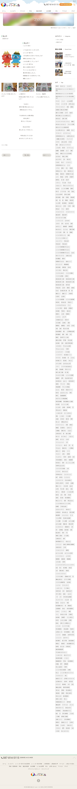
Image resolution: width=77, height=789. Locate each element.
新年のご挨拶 (67, 194)
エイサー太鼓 (58, 232)
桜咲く (57, 395)
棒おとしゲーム (59, 500)
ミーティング (58, 544)
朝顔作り (57, 722)
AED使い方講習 (64, 716)
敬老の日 (62, 174)
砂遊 (67, 424)
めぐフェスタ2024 (68, 553)
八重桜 (70, 620)
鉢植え (57, 623)
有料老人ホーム (59, 171)
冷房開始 (61, 529)
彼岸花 (57, 646)
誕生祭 (69, 456)
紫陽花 (57, 427)
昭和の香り (61, 570)
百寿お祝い (68, 646)
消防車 (62, 693)
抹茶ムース (58, 451)
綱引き (63, 258)
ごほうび (57, 223)
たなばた (57, 162)
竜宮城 (71, 168)
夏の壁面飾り (71, 640)
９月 (67, 442)
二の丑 (64, 547)
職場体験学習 (58, 661)
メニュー (63, 101)
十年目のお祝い (63, 506)
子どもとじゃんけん (60, 349)
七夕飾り (64, 322)
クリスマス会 (63, 191)
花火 (65, 171)
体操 (73, 206)
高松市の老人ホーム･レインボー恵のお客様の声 (65, 97)
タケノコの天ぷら (67, 413)
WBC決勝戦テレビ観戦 (68, 401)
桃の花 (57, 494)
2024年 (67, 483)
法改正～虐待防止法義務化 (68, 544)
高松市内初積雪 (66, 687)
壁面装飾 (62, 150)
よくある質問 (69, 101)
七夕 (64, 159)
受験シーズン (58, 486)
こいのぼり (61, 416)
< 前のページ (6, 155)
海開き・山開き (59, 535)
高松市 (57, 86)
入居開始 (57, 430)
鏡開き (72, 106)
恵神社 (67, 197)
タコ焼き (57, 731)
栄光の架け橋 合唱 (60, 279)
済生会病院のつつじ (67, 710)
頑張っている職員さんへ (65, 623)
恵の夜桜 (57, 311)
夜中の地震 (72, 512)
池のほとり (68, 509)
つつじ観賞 (68, 416)
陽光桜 (65, 308)
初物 (57, 416)
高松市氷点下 (69, 591)
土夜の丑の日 (58, 547)
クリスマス (58, 471)
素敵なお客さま (59, 579)
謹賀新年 (57, 378)
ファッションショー (60, 442)
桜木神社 (69, 407)
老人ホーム (62, 86)
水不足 (68, 325)
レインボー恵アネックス (61, 235)
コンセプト (69, 86)
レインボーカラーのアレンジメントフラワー (65, 564)
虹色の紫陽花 (58, 331)
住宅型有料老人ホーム (60, 136)
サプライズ (58, 684)
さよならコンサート (60, 509)
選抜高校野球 (63, 395)
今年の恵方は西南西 (67, 596)
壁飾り (72, 188)
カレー (67, 150)
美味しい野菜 (65, 156)
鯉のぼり (69, 311)
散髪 (69, 235)
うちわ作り (62, 725)
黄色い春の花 (68, 693)
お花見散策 (58, 608)
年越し (73, 191)
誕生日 (67, 208)
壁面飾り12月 (68, 576)
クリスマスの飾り (59, 576)
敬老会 (61, 176)
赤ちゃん (70, 360)
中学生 (64, 661)
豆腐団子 (63, 617)
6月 (72, 526)
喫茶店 (67, 570)
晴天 (63, 532)
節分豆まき (58, 118)
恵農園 (57, 150)
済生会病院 (66, 629)
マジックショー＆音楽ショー (62, 238)
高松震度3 (58, 515)
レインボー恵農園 (65, 188)
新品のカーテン (69, 389)
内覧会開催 (58, 386)
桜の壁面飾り (68, 497)
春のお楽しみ (65, 512)
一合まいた (71, 436)
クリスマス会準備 (59, 276)
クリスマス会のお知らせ (66, 366)
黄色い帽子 (71, 524)
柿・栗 (62, 179)
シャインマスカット (60, 556)
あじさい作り (58, 159)
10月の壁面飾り (59, 459)
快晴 (71, 419)
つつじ (62, 208)
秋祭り (65, 459)
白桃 (71, 529)
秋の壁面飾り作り (70, 643)
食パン (73, 130)
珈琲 (73, 631)
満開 (70, 611)
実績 (68, 106)
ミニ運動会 (71, 448)
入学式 (64, 206)
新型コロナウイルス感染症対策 (62, 127)
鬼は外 (71, 112)
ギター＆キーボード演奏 (61, 217)
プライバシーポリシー (60, 106)
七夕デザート (66, 637)
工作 (57, 570)
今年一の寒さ (58, 594)
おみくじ (65, 381)
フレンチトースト (59, 599)
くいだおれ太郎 (70, 491)
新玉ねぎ (57, 208)
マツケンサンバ (65, 585)
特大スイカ (68, 541)
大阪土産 (63, 491)
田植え (57, 153)
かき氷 (67, 439)
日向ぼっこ (70, 302)
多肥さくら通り (59, 699)
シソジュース (58, 637)
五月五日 (62, 419)
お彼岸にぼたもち (70, 136)
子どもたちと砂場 (67, 346)
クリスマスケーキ (59, 480)
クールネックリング (60, 550)
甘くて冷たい (64, 436)
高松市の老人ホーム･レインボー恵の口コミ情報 (65, 90)
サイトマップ (45, 769)
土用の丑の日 (58, 433)
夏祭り (62, 168)
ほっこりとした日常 (70, 462)
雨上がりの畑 (66, 328)
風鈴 (63, 334)
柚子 (57, 477)
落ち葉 (70, 567)
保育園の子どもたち (60, 261)
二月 (60, 596)
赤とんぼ (62, 646)
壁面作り (57, 314)
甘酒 (62, 343)
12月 (68, 468)
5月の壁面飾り (59, 629)
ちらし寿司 (58, 203)
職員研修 (57, 559)
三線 (72, 728)
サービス (57, 101)
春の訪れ (57, 302)
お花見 (63, 407)
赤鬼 (71, 488)
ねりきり (70, 594)
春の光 (57, 392)
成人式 (71, 486)
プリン (69, 305)
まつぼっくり (58, 185)
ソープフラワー (59, 354)
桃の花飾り (64, 203)
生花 (57, 567)
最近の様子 (58, 214)
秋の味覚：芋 (58, 360)
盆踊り (57, 439)
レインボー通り (59, 308)
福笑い (64, 594)
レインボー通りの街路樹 (61, 669)
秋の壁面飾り (70, 661)
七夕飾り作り (58, 538)
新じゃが (57, 421)
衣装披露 (61, 369)
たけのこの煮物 (63, 620)
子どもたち (58, 448)
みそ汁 (66, 112)
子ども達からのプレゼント (61, 652)
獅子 (61, 664)
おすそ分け (58, 156)
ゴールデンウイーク (60, 211)
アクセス (57, 104)
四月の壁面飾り (70, 608)
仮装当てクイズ (59, 678)
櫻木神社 (64, 684)
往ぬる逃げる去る (68, 378)
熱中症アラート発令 (64, 337)
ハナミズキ (58, 626)
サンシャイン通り (65, 404)
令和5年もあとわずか (60, 465)
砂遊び (71, 424)
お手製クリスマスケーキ (69, 678)
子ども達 (64, 182)
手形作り (63, 311)
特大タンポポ (58, 696)
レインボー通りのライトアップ (66, 672)
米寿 (72, 684)
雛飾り (72, 121)
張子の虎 (68, 284)
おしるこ (57, 389)
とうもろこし (68, 162)
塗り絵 (69, 267)
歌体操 (57, 725)
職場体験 (69, 559)
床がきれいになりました (61, 124)
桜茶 (68, 602)
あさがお (67, 223)
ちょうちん (65, 229)
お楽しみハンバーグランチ (64, 144)
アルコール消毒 (71, 124)
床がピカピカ (65, 471)
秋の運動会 (58, 258)
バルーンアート (59, 241)
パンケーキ (58, 634)
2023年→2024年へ (60, 483)
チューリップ (69, 139)
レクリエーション (67, 133)
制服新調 (71, 459)
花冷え (63, 608)
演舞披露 (66, 664)
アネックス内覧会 (66, 386)
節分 (57, 200)
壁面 (69, 322)
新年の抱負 (58, 197)
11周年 (64, 456)
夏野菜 (67, 550)
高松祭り (63, 643)
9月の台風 (70, 340)
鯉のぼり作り (68, 707)
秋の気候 (57, 343)
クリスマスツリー (59, 675)
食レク (62, 162)
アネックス (62, 384)
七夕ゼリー (69, 427)
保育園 (68, 454)
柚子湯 (60, 477)
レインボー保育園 (69, 375)
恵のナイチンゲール (60, 255)
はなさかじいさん (64, 392)
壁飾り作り (63, 430)
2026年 (65, 681)
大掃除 (69, 669)
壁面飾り (68, 314)
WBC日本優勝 (59, 401)
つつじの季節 (58, 518)
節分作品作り (71, 381)
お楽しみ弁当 (64, 141)
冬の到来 (69, 582)
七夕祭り (71, 722)
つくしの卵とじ (70, 617)
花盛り (57, 497)
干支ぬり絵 (58, 287)
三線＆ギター (69, 725)
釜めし (67, 488)
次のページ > (46, 155)
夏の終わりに (70, 171)
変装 (57, 369)
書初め (68, 287)
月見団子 (71, 176)
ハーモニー (66, 658)
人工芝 (62, 314)
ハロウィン (58, 182)
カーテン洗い (58, 270)
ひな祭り (57, 296)
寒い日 (57, 191)
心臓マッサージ (59, 719)
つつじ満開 (58, 521)
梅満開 (68, 130)
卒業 (65, 494)
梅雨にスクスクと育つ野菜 (65, 153)
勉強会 (57, 174)
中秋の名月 (66, 241)
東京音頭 (68, 728)
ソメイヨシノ (64, 611)
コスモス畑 (58, 561)
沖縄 (64, 232)
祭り (60, 567)
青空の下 (67, 319)
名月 (73, 456)
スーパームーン (59, 445)
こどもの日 (58, 147)
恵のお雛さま (68, 690)
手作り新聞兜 (65, 713)
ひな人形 (67, 599)
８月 (71, 334)
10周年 (67, 349)
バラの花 (71, 713)
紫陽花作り (67, 526)
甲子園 (64, 340)
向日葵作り (62, 427)
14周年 (65, 666)
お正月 (63, 287)
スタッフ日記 (4, 145)
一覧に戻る (26, 155)
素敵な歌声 (58, 704)
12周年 (63, 561)
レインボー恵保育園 (60, 299)
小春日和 (70, 293)
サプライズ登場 (67, 579)
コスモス (72, 357)
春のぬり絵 (63, 302)
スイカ (68, 165)
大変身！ (67, 276)
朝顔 (67, 334)
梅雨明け (57, 325)
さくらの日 (58, 407)
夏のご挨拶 (68, 433)
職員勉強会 (66, 264)
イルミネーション (67, 474)
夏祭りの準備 (58, 340)
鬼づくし (57, 491)
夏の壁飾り (58, 640)
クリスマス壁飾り (69, 273)
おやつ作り (67, 220)
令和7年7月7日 (71, 634)
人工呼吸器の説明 (70, 331)
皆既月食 (64, 267)
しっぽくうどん (59, 588)
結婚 (71, 223)
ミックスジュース (59, 220)
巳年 (63, 591)
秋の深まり (58, 462)
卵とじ (65, 699)
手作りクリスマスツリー (68, 185)
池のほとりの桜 (63, 614)
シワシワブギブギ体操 (60, 468)
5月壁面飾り (58, 710)
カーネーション (70, 147)
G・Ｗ (71, 515)
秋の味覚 (64, 357)
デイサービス (65, 704)
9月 (69, 445)
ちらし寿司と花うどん (60, 130)
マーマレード (58, 133)
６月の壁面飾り (67, 719)
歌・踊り (67, 372)
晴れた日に (65, 270)
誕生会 (63, 451)
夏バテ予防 (64, 640)
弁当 (62, 223)
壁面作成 (65, 410)
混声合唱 (69, 701)
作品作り (72, 629)
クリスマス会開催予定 (60, 582)
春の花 (57, 602)
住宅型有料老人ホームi (60, 165)
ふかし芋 (64, 316)
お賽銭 (72, 483)
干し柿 (69, 182)
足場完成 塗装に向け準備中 (62, 109)
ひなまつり (62, 602)
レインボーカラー (59, 351)
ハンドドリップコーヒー (61, 573)
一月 (57, 596)
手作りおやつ (58, 410)
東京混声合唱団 (59, 658)
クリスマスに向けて (60, 273)
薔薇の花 (65, 524)
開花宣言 (70, 605)
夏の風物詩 (58, 334)
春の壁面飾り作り (59, 605)
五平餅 (66, 176)
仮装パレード (68, 261)
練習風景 (65, 226)
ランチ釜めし (67, 588)
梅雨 (71, 150)
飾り (66, 675)
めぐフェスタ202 (59, 553)
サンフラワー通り (66, 626)
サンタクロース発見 (60, 375)
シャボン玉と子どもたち (61, 305)
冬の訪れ (57, 188)
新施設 (71, 232)
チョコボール (58, 456)
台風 (57, 328)
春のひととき (58, 206)
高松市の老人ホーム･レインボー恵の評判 (64, 93)
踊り (64, 331)
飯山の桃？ (58, 532)
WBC (71, 392)
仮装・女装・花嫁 (59, 372)
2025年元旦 (58, 591)
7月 (66, 532)
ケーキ (68, 451)
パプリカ (57, 168)
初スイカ (57, 436)
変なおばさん (70, 500)
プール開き (66, 535)
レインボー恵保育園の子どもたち (63, 246)
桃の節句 (71, 200)
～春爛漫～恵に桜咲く (60, 139)
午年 (69, 684)
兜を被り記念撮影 (67, 518)
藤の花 (67, 419)
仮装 (65, 500)
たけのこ (57, 611)
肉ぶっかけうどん (65, 731)
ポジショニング (59, 264)
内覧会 (68, 384)
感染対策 (63, 559)
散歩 (57, 713)
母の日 (63, 147)
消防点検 (57, 693)
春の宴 (61, 497)
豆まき (57, 290)
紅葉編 (57, 664)
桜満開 (57, 506)
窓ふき (57, 672)
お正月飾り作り (59, 681)
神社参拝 (72, 197)
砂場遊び (70, 308)
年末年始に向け (59, 474)
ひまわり (70, 430)
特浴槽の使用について (60, 701)
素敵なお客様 (58, 687)
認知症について (64, 722)
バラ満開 (57, 716)
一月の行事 (65, 486)
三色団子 (70, 614)
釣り (67, 168)
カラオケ (57, 141)
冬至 (69, 191)
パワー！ (57, 366)
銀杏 (63, 462)
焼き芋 (67, 179)
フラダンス (58, 728)
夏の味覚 (66, 529)
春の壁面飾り (66, 696)
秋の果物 (65, 567)
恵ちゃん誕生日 (59, 666)
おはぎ (72, 252)
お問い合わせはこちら (65, 4)
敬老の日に (64, 448)
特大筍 (57, 620)
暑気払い (57, 643)
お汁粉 (57, 488)
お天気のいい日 (59, 631)
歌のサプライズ (67, 655)
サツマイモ (58, 357)
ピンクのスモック (59, 526)
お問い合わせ (71, 104)
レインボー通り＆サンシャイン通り (63, 503)
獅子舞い (57, 179)
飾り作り (69, 159)
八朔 (61, 494)
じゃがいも (58, 316)
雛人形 (62, 389)
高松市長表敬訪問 (59, 649)
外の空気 (57, 404)
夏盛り (57, 337)
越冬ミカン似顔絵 (59, 112)
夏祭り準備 (72, 229)
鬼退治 (57, 384)
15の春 (69, 494)
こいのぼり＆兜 (59, 413)
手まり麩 (62, 488)
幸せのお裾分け (68, 480)
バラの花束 (67, 351)
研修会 (66, 200)
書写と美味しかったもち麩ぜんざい (63, 115)
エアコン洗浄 (58, 363)
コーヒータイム (65, 515)
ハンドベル (58, 585)
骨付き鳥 (71, 681)
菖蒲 (57, 144)
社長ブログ (59, 42)
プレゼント (58, 454)
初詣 (63, 197)
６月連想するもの (59, 319)
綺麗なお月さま (64, 421)
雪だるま (57, 690)
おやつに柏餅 (71, 521)
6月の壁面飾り (67, 631)
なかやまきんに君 (67, 363)
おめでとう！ (58, 226)
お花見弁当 (58, 512)
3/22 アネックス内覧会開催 (61, 398)
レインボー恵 (64, 104)
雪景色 (62, 690)
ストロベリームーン (60, 424)
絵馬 (62, 378)
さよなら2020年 (59, 194)
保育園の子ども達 (69, 174)
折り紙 (70, 141)
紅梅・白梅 (64, 118)
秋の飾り (65, 360)
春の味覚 (57, 617)
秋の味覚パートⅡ (67, 354)
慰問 (63, 728)
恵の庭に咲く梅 (63, 290)
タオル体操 (58, 322)
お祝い (63, 454)
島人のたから (58, 229)
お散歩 (57, 419)
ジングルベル (67, 477)
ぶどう (57, 176)
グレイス (71, 704)
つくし (57, 614)
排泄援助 (64, 634)
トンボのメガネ (59, 655)
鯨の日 (65, 445)
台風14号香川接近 (69, 343)
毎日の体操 (58, 267)
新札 (64, 538)
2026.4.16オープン (60, 707)
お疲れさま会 (68, 255)
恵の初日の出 (58, 381)
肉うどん (62, 439)
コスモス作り (58, 346)
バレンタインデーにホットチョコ (63, 121)
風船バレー (58, 293)
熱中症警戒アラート (60, 541)
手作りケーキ (68, 369)
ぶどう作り (68, 556)
